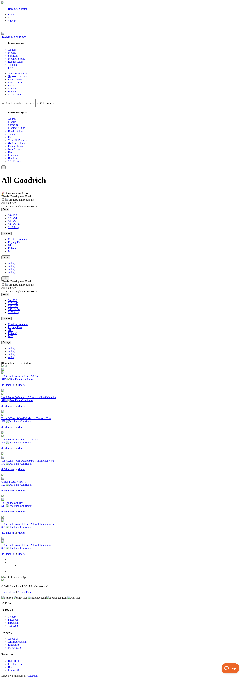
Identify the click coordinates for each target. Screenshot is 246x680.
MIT (10, 251)
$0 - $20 (12, 215)
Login (11, 14)
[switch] (30, 193)
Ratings (6, 342)
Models (21, 384)
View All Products (17, 73)
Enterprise (13, 644)
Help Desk (13, 661)
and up (11, 263)
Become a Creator (17, 8)
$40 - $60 (13, 221)
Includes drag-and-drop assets (21, 206)
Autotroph (32, 675)
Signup (12, 20)
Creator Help (15, 664)
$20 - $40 (13, 218)
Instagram (13, 622)
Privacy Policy (25, 592)
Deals (11, 85)
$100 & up (13, 227)
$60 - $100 (14, 224)
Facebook (13, 619)
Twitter (12, 616)
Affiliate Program (17, 641)
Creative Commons (18, 239)
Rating (6, 257)
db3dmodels (7, 384)
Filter (5, 278)
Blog (10, 667)
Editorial (12, 248)
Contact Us (14, 670)
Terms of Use (8, 592)
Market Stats (14, 647)
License (6, 233)
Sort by (27, 363)
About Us (13, 638)
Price (5, 209)
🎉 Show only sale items (14, 193)
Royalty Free (15, 242)
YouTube (13, 625)
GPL (10, 245)
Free (10, 67)
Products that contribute (21, 199)
